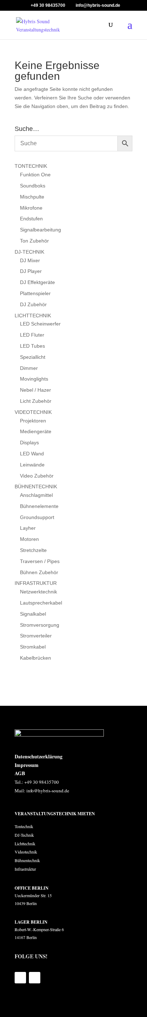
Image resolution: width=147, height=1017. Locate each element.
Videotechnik (26, 852)
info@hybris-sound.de (47, 790)
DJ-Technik (25, 835)
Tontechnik (24, 826)
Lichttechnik (25, 843)
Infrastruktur (25, 869)
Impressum (27, 765)
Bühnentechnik (27, 860)
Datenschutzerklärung (38, 756)
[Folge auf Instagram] (34, 977)
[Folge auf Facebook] (20, 977)
